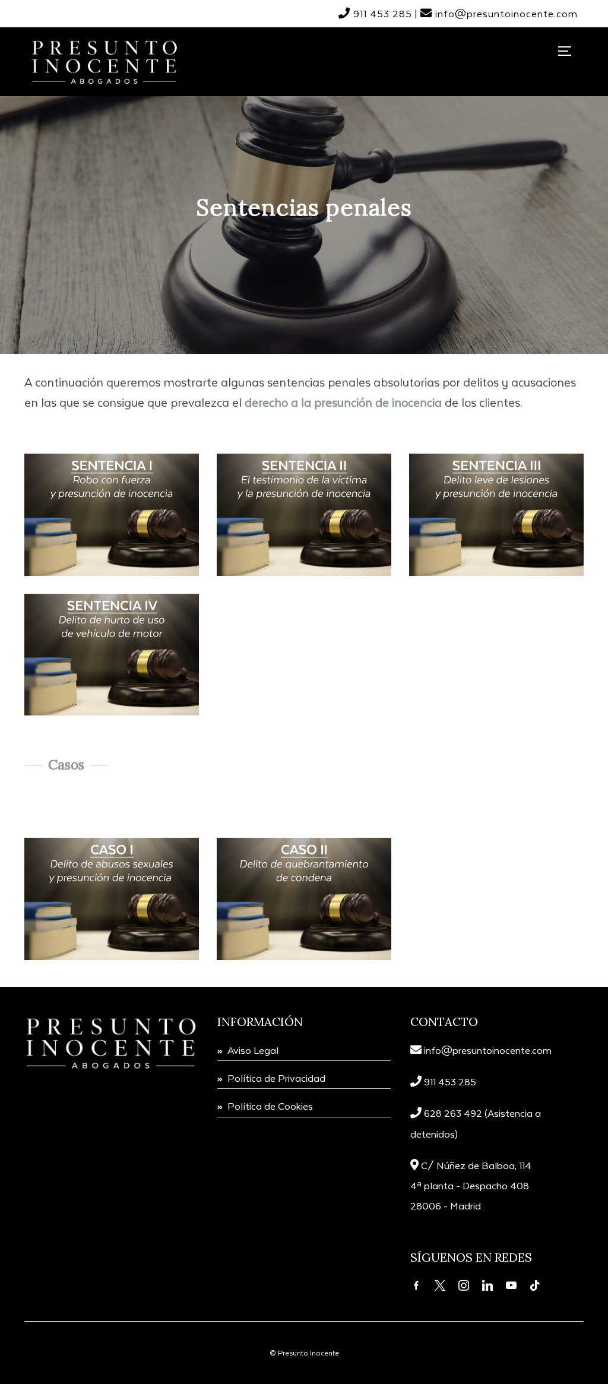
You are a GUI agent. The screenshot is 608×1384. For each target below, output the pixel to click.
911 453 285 (382, 13)
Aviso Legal (252, 1050)
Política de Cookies (270, 1106)
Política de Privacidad (276, 1078)
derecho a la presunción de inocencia (343, 401)
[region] (304, 217)
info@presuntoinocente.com (488, 1050)
